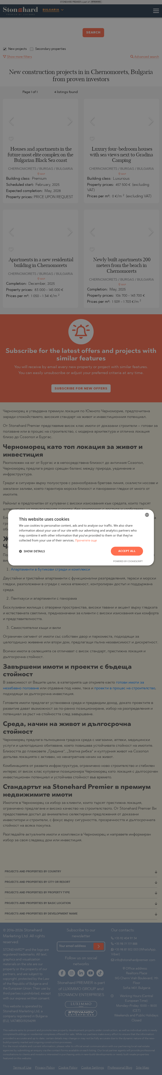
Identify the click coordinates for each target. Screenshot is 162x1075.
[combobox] (147, 515)
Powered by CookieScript (128, 561)
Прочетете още (86, 540)
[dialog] (81, 537)
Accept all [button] (127, 551)
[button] (32, 551)
